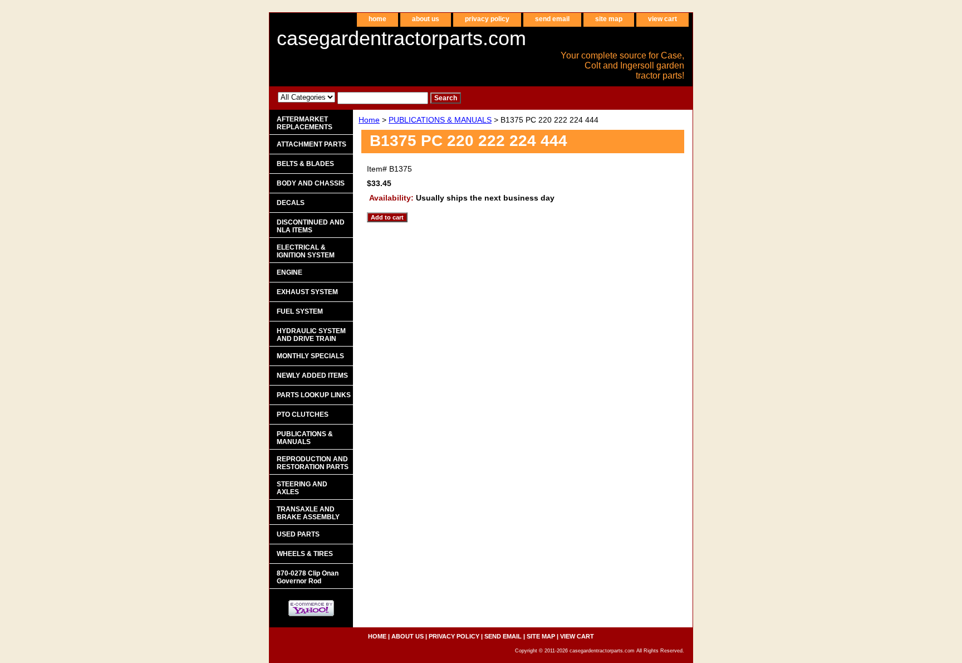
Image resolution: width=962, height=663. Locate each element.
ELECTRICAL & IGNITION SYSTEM (306, 251)
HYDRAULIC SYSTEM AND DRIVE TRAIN (311, 335)
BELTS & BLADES (305, 164)
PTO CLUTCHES (302, 414)
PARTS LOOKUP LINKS (314, 395)
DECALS (291, 203)
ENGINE (289, 272)
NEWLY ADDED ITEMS (312, 375)
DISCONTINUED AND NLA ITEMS (311, 226)
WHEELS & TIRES (305, 554)
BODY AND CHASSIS (311, 183)
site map (608, 19)
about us (425, 19)
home (377, 19)
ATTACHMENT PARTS (311, 144)
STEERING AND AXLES (302, 488)
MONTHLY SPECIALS (310, 356)
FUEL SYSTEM (300, 311)
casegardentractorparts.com (401, 38)
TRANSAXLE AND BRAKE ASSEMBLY (308, 513)
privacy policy (487, 19)
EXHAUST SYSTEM (307, 292)
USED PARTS (298, 534)
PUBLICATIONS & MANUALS (440, 119)
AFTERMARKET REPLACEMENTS (304, 123)
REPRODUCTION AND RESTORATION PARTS (313, 463)
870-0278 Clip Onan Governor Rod (307, 577)
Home (369, 119)
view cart (662, 19)
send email (552, 19)
